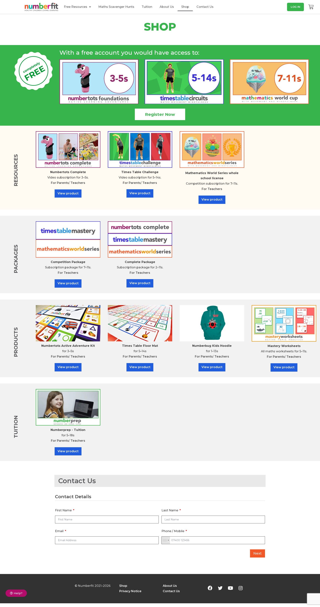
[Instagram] (240, 588)
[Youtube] (230, 588)
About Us (167, 7)
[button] (295, 7)
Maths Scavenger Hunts (116, 7)
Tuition (147, 7)
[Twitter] (220, 588)
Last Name (169, 510)
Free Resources (75, 7)
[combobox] (165, 540)
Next (257, 553)
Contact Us (205, 7)
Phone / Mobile (172, 531)
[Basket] (311, 7)
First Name (63, 510)
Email (59, 531)
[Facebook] (210, 588)
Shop (185, 7)
